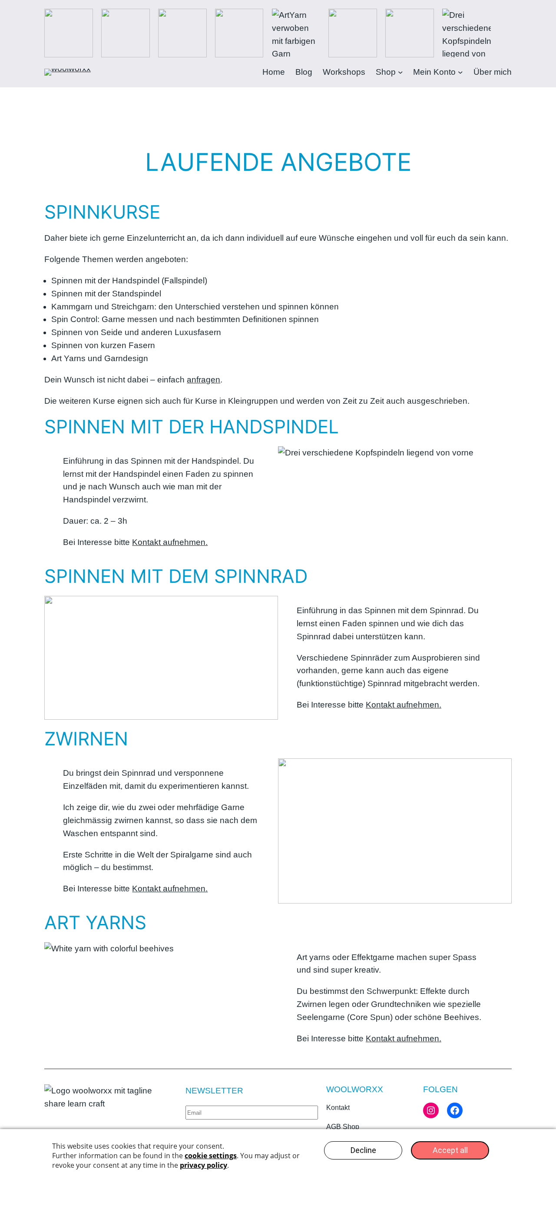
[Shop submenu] (400, 72)
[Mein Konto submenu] (460, 72)
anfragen (203, 379)
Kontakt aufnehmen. (170, 542)
